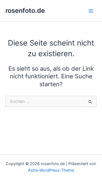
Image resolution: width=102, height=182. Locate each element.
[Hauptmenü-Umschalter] (91, 11)
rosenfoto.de (25, 10)
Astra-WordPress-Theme (51, 170)
